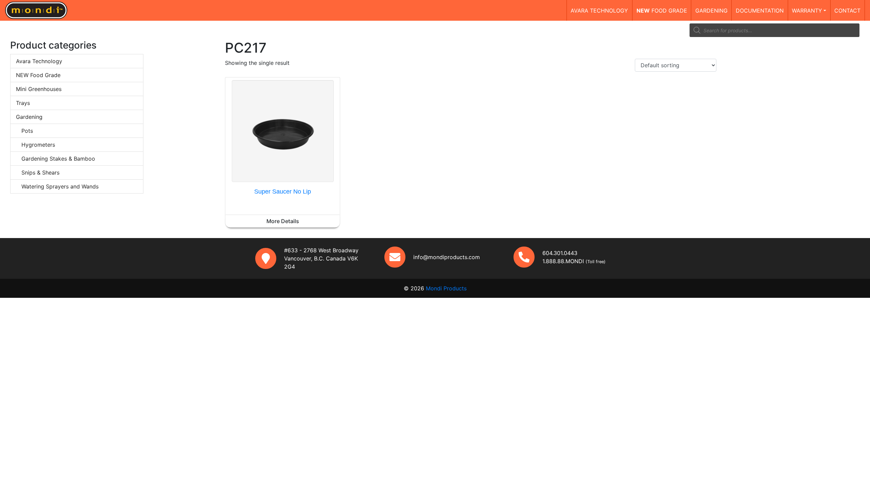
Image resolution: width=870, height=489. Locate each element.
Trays (23, 102)
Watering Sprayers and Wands (60, 186)
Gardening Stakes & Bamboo (58, 158)
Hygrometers (38, 144)
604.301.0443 (559, 253)
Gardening (711, 10)
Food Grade (662, 10)
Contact (847, 10)
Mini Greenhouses (39, 89)
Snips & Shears (40, 172)
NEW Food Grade (38, 75)
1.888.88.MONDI (563, 261)
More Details (282, 221)
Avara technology (599, 10)
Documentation (760, 10)
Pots (27, 130)
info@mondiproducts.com (446, 257)
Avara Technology (39, 61)
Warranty (807, 10)
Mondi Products (446, 288)
